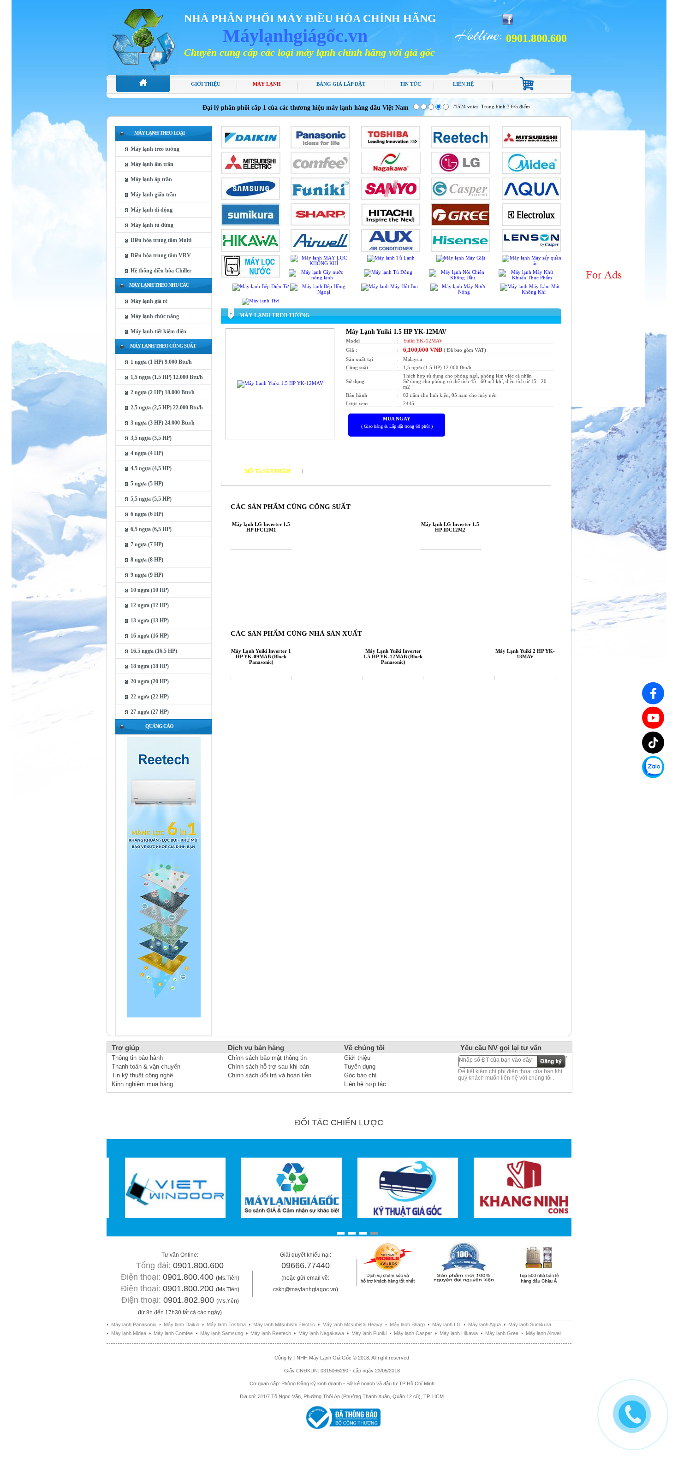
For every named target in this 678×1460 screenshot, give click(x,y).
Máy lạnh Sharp (407, 1324)
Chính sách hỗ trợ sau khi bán (268, 1066)
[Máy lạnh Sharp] (320, 224)
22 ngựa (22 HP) (150, 696)
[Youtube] (653, 718)
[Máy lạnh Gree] (460, 224)
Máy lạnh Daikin (181, 1324)
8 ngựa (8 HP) (147, 559)
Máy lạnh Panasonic (133, 1324)
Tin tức (410, 84)
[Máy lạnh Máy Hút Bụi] (389, 286)
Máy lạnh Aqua (484, 1324)
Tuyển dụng (359, 1066)
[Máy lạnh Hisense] (460, 250)
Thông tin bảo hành (137, 1057)
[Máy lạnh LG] (460, 172)
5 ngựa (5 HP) (147, 483)
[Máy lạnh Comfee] (320, 172)
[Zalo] (653, 767)
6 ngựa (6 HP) (147, 514)
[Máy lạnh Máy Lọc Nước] (250, 275)
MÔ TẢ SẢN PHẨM (267, 471)
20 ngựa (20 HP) (150, 681)
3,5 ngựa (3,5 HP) (151, 438)
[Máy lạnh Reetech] (460, 146)
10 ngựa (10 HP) (150, 590)
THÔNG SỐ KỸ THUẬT (337, 471)
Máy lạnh (267, 84)
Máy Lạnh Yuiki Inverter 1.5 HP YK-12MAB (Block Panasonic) (392, 656)
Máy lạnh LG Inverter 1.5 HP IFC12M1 (261, 526)
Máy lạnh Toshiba (226, 1324)
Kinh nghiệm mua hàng (142, 1084)
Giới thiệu (205, 84)
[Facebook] (653, 693)
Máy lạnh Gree (501, 1333)
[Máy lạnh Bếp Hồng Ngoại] (320, 292)
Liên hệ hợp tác (365, 1084)
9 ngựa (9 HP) (147, 575)
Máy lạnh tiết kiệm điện (158, 331)
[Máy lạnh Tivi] (261, 300)
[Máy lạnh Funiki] (320, 198)
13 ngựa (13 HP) (150, 620)
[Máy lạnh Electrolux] (531, 224)
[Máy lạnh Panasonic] (320, 146)
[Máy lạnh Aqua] (531, 198)
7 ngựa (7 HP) (147, 544)
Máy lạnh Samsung (221, 1333)
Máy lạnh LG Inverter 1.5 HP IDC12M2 (450, 526)
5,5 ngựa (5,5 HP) (151, 499)
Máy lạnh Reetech (270, 1333)
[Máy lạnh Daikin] (250, 146)
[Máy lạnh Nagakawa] (391, 172)
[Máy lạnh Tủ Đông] (388, 272)
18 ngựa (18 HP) (150, 666)
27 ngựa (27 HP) (150, 712)
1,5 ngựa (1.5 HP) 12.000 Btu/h (167, 377)
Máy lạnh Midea (128, 1333)
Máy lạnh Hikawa (459, 1333)
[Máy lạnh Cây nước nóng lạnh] (318, 277)
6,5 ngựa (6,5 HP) (151, 529)
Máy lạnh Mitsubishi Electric (284, 1324)
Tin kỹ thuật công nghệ (142, 1075)
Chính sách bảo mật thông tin (267, 1057)
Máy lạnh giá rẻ (149, 301)
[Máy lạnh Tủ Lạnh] (391, 257)
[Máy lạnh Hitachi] (391, 224)
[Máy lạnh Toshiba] (391, 146)
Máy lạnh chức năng (155, 316)
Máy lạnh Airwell (543, 1333)
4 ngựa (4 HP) (147, 453)
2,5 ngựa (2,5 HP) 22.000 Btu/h (167, 407)
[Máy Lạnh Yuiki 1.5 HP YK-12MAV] (280, 383)
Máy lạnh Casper (413, 1333)
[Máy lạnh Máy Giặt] (460, 257)
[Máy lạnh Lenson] (531, 250)
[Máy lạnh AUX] (391, 250)
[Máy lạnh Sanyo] (391, 198)
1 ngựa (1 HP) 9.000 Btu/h (161, 362)
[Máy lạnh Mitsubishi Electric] (250, 172)
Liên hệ (463, 84)
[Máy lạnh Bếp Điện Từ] (260, 286)
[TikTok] (653, 742)
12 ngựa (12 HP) (150, 605)
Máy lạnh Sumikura (529, 1324)
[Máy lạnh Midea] (531, 172)
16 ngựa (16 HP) (150, 635)
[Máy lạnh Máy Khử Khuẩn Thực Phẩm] (528, 277)
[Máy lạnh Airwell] (320, 250)
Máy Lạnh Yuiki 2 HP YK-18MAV (525, 653)
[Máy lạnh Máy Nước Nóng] (460, 292)
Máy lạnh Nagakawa (321, 1333)
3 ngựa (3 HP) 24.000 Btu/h (163, 423)
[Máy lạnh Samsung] (250, 198)
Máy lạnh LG (446, 1324)
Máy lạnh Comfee (173, 1333)
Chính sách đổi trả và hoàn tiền (269, 1075)
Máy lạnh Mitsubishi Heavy (352, 1324)
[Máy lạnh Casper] (460, 198)
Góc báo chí (360, 1075)
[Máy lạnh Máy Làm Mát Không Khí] (529, 292)
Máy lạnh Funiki (369, 1333)
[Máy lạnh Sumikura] (250, 224)
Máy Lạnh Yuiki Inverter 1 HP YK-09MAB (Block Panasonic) (261, 656)
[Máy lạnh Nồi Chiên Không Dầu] (458, 277)
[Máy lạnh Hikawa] (250, 250)
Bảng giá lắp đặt (340, 84)
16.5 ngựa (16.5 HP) (154, 651)
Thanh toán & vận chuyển (146, 1066)
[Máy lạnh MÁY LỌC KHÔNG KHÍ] (320, 263)
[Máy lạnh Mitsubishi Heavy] (531, 146)
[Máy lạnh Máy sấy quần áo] (531, 263)
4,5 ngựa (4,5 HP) (151, 468)
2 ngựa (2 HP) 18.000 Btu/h (163, 392)
